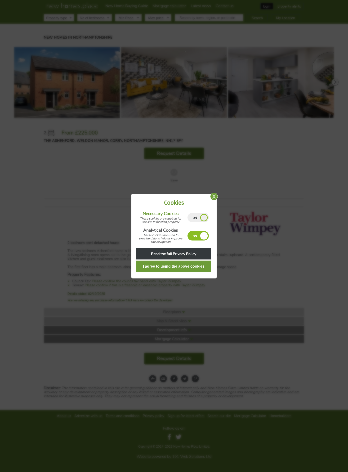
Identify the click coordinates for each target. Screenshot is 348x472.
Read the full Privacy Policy (173, 253)
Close (214, 196)
